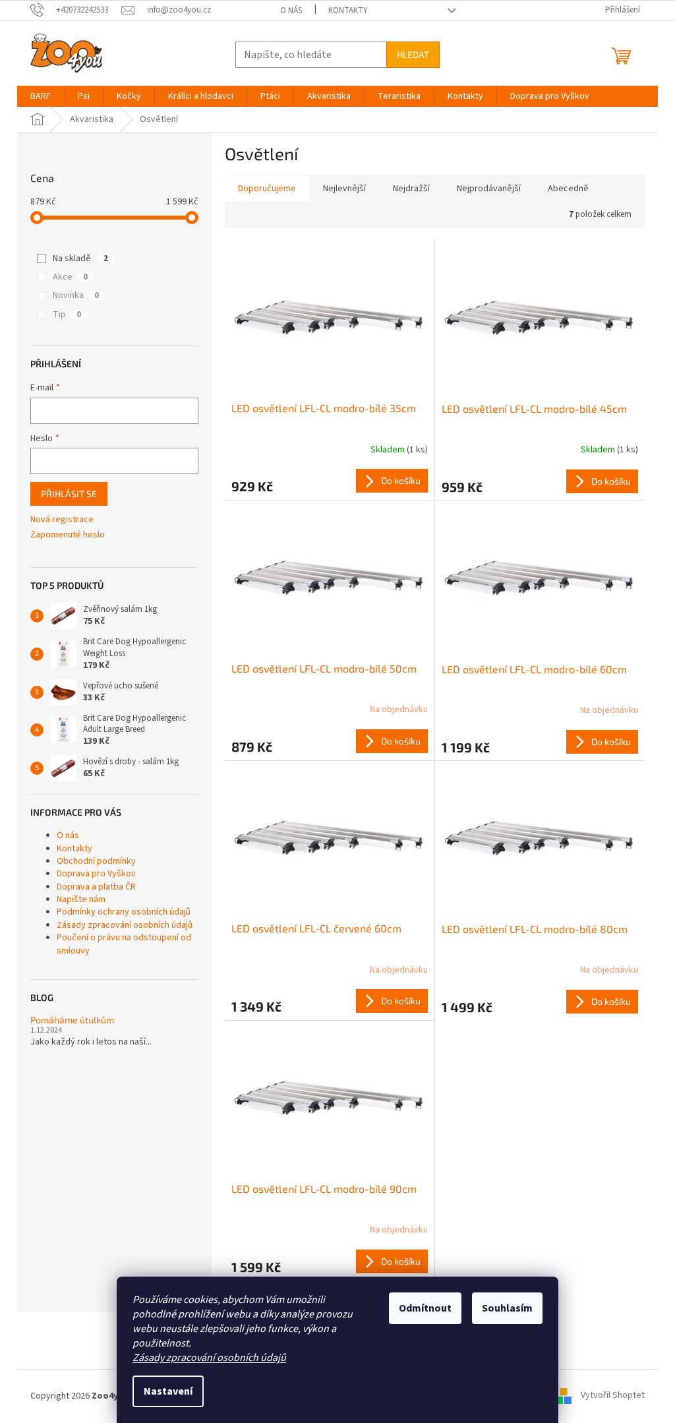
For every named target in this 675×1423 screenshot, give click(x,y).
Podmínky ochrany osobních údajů (124, 912)
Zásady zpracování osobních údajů (209, 1357)
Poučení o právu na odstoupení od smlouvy (124, 944)
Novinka (76, 295)
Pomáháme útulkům (72, 1020)
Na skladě (80, 258)
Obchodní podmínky (96, 861)
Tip (67, 314)
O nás (291, 10)
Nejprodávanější (489, 188)
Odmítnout (425, 1308)
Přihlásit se (69, 493)
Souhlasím (507, 1308)
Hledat (413, 54)
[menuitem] (40, 96)
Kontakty (348, 10)
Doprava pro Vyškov (96, 873)
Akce (70, 277)
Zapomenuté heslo (67, 535)
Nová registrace (62, 520)
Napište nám (81, 899)
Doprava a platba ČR (96, 886)
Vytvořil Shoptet (613, 1396)
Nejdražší (411, 188)
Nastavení (168, 1391)
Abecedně (568, 188)
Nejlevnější (344, 188)
